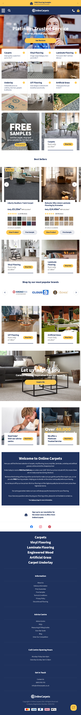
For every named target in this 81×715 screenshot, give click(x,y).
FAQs (40, 624)
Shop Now (68, 144)
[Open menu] (4, 10)
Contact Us (40, 679)
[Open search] (9, 10)
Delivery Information (40, 586)
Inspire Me (40, 382)
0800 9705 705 (40, 682)
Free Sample (29, 232)
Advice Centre (40, 621)
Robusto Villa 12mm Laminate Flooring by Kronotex (57, 204)
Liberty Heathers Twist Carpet (20, 203)
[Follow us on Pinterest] (49, 526)
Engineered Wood (40, 552)
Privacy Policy (40, 598)
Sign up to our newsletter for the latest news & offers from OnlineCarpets (43, 515)
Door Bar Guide (40, 631)
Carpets (40, 537)
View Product (13, 232)
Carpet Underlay (40, 562)
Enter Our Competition (40, 637)
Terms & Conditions (40, 595)
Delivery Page (36, 500)
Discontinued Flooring (40, 601)
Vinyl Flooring (40, 542)
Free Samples (40, 592)
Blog (40, 634)
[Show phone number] (73, 11)
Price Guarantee (40, 589)
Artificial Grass (40, 557)
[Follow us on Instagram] (40, 526)
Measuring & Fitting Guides (40, 627)
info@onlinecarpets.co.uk (40, 685)
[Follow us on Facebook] (31, 526)
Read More (28, 439)
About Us (40, 583)
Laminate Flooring (40, 547)
